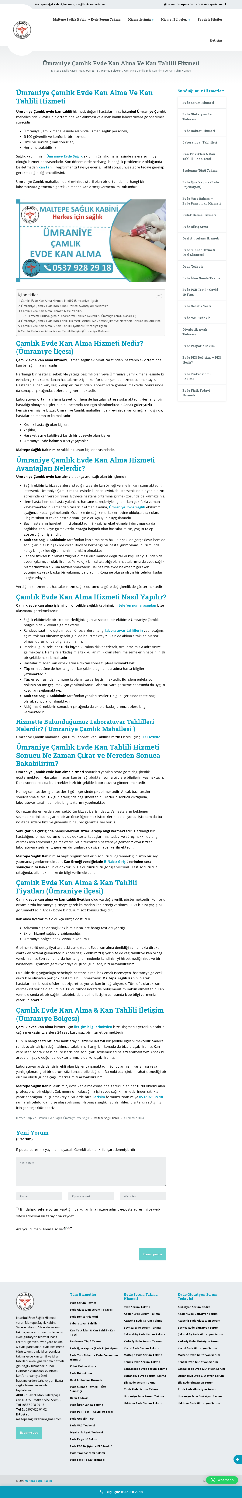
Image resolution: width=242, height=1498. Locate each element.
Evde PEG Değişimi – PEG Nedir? (201, 359)
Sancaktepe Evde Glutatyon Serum (201, 1369)
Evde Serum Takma (137, 1307)
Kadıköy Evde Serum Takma (143, 1341)
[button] (222, 1480)
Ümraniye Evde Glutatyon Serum (200, 1396)
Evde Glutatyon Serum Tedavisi (199, 116)
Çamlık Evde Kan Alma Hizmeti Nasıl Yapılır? (51, 311)
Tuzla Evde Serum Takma (141, 1389)
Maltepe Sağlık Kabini (38, 1481)
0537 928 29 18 (151, 1097)
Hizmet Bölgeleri (174, 19)
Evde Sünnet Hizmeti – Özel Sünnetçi (200, 252)
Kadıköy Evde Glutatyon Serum (199, 1341)
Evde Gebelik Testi (196, 306)
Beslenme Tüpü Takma (200, 170)
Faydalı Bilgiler (210, 19)
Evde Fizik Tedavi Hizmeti (196, 392)
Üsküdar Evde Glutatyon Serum (199, 1403)
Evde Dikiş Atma (195, 227)
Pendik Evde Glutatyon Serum (198, 1362)
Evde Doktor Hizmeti (198, 131)
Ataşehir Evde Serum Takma (143, 1320)
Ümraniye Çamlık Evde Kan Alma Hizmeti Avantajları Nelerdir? (64, 306)
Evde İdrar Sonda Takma (201, 278)
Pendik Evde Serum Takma (142, 1362)
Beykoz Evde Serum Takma (142, 1327)
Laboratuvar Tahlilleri (199, 142)
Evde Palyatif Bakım (198, 346)
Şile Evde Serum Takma (140, 1382)
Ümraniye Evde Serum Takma (144, 1396)
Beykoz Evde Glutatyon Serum (198, 1327)
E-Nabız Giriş (115, 861)
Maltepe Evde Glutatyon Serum (199, 1355)
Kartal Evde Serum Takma (141, 1348)
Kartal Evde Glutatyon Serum (197, 1348)
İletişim (216, 40)
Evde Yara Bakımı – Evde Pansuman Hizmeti (201, 201)
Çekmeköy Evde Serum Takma (144, 1334)
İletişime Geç (29, 1432)
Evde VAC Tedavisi (197, 318)
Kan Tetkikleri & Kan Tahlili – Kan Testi (198, 156)
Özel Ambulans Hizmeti (200, 238)
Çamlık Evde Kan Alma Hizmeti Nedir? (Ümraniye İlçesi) (59, 301)
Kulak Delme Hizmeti (199, 215)
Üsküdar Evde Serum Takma (143, 1403)
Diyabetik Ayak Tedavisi (194, 331)
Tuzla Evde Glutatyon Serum (197, 1389)
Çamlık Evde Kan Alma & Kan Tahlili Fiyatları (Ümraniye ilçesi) (64, 326)
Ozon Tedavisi (193, 266)
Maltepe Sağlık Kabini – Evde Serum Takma (87, 19)
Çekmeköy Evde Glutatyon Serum (200, 1334)
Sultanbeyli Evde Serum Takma (145, 1376)
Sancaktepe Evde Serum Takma (145, 1369)
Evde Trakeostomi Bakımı (196, 376)
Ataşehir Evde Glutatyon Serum (199, 1320)
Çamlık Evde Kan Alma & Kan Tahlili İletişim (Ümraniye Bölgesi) (65, 331)
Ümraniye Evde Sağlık (76, 1118)
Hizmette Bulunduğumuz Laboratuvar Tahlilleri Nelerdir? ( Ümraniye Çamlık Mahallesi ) (82, 316)
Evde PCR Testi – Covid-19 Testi (200, 292)
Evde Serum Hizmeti (198, 103)
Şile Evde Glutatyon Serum (195, 1382)
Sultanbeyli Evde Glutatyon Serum (201, 1376)
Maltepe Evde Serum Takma (143, 1355)
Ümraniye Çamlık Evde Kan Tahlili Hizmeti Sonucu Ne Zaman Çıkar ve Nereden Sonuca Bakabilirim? (91, 321)
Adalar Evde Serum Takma (142, 1314)
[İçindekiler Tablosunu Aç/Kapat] (157, 295)
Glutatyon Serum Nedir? (194, 1307)
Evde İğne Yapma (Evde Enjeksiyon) (200, 184)
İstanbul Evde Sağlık (50, 1118)
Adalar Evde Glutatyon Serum (198, 1314)
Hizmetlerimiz (139, 19)
